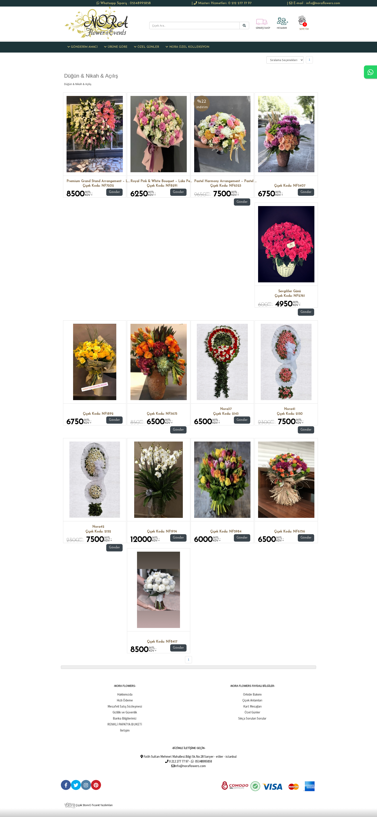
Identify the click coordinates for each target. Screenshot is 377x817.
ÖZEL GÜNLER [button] (148, 47)
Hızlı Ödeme (125, 700)
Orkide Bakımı (252, 694)
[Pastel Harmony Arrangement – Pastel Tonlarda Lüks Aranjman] (222, 134)
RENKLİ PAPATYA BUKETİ (124, 724)
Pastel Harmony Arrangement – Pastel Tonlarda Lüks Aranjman (243, 181)
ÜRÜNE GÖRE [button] (117, 47)
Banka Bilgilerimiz (125, 718)
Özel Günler (252, 712)
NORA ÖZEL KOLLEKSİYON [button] (189, 47)
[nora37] (222, 362)
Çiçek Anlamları (252, 700)
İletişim (125, 730)
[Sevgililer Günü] (286, 244)
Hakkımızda (124, 694)
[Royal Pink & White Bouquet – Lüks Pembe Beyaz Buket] (158, 134)
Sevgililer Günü (289, 291)
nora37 (225, 409)
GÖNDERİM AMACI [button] (84, 47)
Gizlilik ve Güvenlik (125, 712)
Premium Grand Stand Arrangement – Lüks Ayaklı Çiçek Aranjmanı (118, 181)
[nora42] (94, 480)
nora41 (289, 409)
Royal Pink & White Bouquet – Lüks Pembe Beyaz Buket (173, 181)
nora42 (98, 527)
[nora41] (286, 362)
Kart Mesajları (252, 706)
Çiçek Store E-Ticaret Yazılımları (94, 805)
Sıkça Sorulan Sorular (252, 718)
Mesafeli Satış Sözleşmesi (125, 706)
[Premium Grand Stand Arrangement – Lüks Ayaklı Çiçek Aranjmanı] (95, 134)
